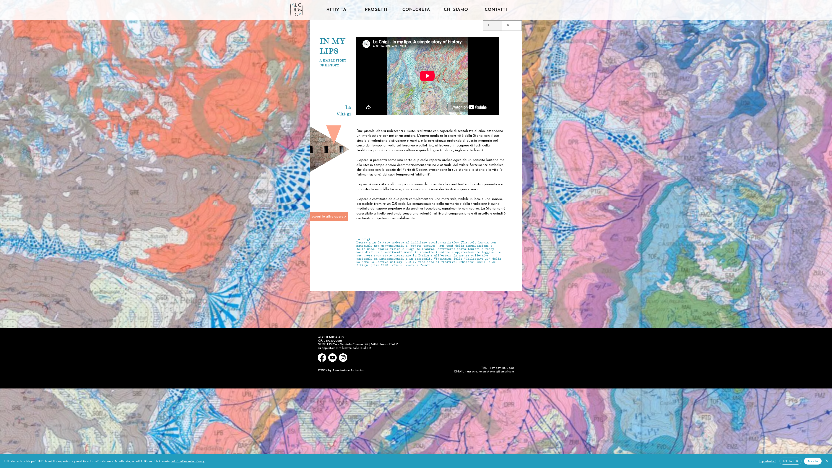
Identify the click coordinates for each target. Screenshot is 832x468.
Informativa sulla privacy (188, 461)
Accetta (813, 461)
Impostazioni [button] (767, 461)
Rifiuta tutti (790, 461)
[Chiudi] (826, 461)
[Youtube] (332, 357)
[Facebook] (322, 357)
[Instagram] (343, 357)
